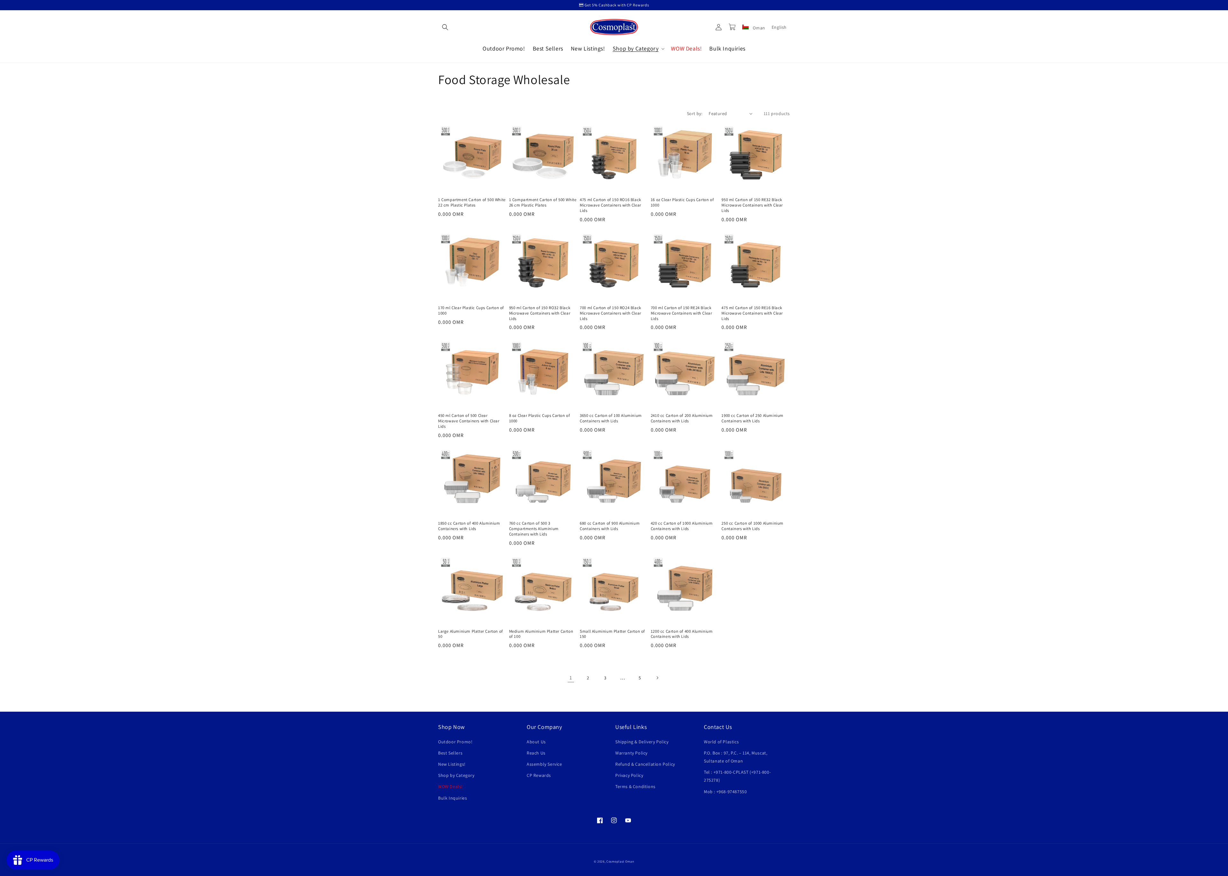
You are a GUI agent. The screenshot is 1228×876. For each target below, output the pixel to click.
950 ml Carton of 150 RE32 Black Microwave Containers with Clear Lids (752, 205)
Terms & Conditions (635, 786)
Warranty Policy (631, 753)
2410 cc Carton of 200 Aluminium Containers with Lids (682, 418)
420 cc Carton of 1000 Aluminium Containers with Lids (682, 526)
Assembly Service (544, 764)
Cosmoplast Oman (620, 861)
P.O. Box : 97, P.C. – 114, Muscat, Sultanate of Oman (735, 757)
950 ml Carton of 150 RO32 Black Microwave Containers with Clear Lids (540, 313)
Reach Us (536, 753)
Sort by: (694, 113)
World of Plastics (721, 742)
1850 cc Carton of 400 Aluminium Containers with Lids (469, 526)
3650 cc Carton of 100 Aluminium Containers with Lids (611, 418)
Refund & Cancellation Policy (645, 764)
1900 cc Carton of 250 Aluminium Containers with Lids (752, 418)
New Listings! (452, 764)
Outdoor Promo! (455, 742)
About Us (536, 742)
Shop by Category (456, 775)
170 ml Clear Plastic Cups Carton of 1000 (471, 310)
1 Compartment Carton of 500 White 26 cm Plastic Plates (543, 202)
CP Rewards (539, 775)
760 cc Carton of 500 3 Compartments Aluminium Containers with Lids (534, 529)
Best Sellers (450, 753)
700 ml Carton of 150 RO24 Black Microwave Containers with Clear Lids (610, 313)
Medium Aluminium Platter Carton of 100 (541, 634)
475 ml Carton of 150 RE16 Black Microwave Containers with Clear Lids (752, 313)
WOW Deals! (450, 786)
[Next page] (657, 678)
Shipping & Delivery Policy (642, 742)
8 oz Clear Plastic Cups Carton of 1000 (539, 418)
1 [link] (571, 677)
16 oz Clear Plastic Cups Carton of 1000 (682, 202)
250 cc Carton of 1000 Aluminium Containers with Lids (752, 526)
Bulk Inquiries (452, 798)
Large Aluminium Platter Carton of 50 (470, 634)
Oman (758, 28)
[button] (445, 27)
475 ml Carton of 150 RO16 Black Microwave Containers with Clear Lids (610, 205)
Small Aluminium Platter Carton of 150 (612, 634)
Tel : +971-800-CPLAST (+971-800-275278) (737, 776)
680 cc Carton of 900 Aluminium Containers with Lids (610, 526)
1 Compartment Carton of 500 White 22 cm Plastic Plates (472, 202)
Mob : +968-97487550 (725, 791)
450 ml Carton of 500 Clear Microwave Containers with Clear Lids (469, 421)
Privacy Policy (629, 775)
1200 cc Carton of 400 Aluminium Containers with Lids (682, 634)
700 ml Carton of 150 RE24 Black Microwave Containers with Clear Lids (681, 313)
